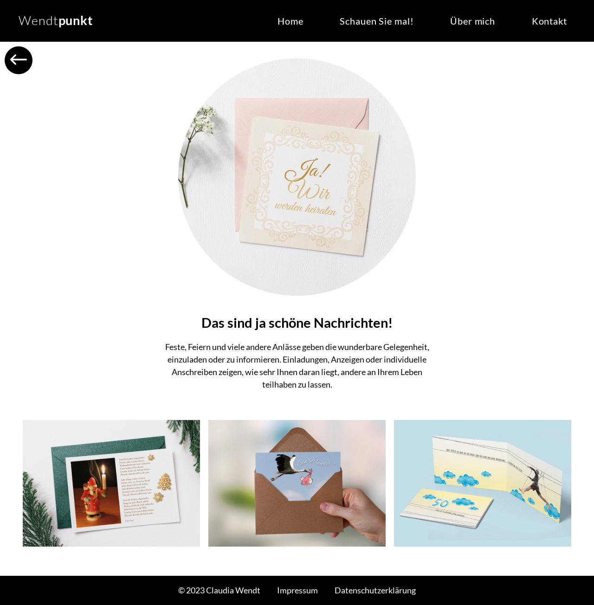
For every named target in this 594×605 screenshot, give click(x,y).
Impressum (297, 590)
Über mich (472, 20)
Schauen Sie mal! (376, 20)
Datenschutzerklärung (375, 590)
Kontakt (549, 20)
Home (290, 20)
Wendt (56, 20)
